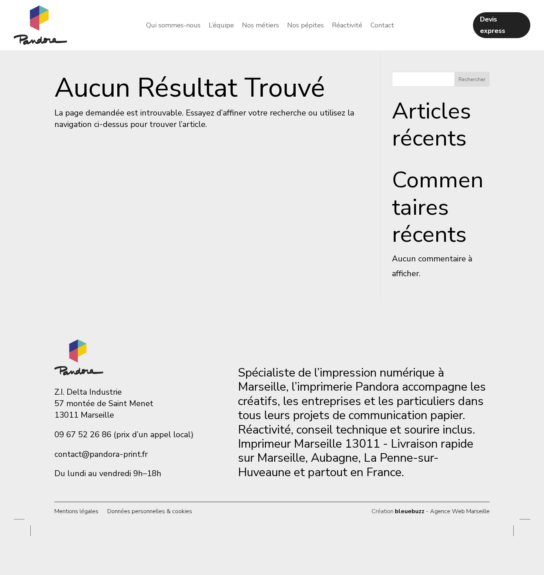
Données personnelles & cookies (149, 511)
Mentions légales (76, 511)
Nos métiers (260, 26)
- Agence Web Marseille (442, 511)
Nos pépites (305, 26)
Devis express (492, 25)
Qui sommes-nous (173, 26)
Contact (382, 26)
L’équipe (221, 26)
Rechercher (472, 79)
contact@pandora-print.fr (101, 454)
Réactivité (347, 26)
